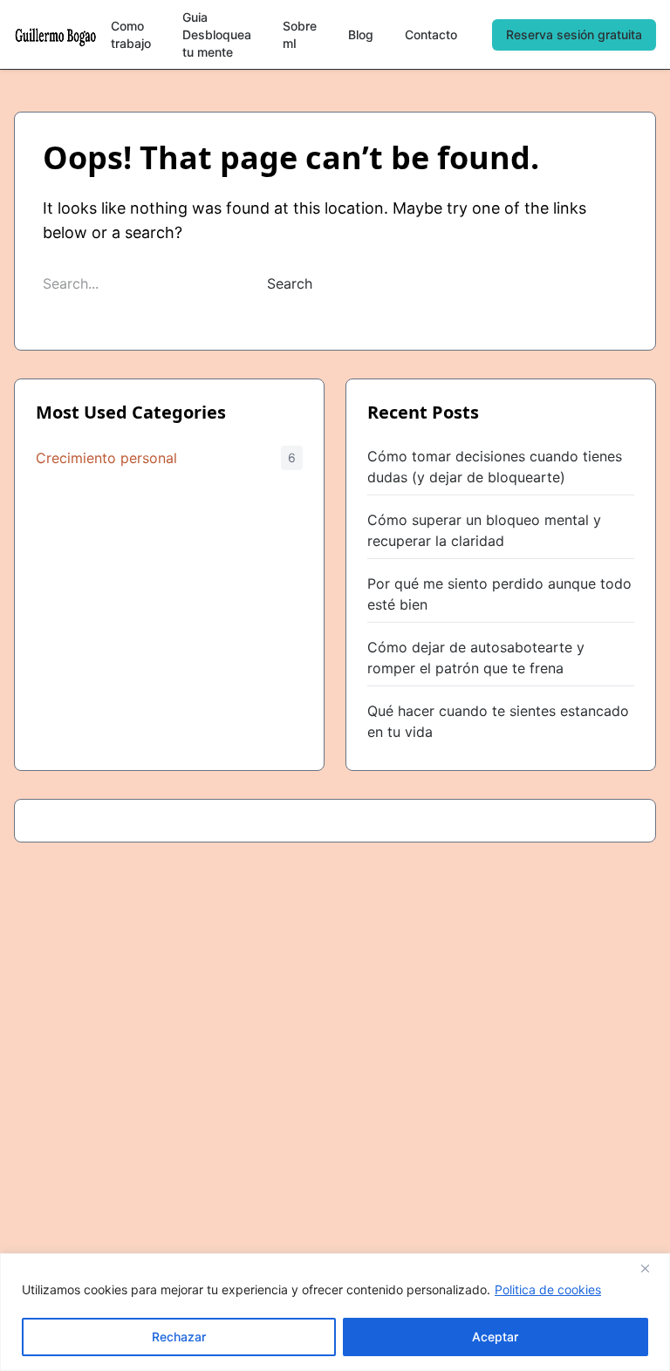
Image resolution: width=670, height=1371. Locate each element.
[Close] (651, 1268)
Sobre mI (300, 34)
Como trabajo (131, 34)
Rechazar (179, 1336)
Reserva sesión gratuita (574, 34)
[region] (335, 1312)
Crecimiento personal (106, 458)
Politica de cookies (548, 1289)
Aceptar (495, 1336)
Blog (360, 34)
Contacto (431, 34)
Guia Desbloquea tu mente (216, 34)
